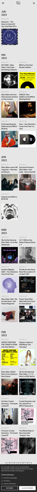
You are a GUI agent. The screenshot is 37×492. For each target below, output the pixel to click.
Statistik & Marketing (10, 484)
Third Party (7, 481)
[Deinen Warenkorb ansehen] (33, 4)
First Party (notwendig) (10, 478)
